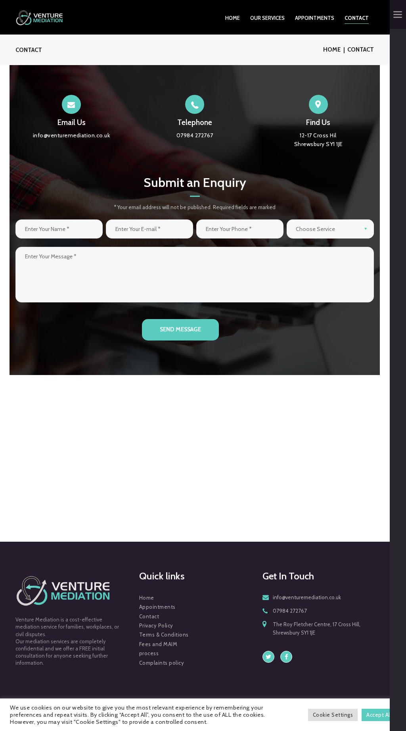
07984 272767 (290, 611)
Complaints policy (161, 663)
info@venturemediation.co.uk (307, 597)
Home (332, 49)
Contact (149, 616)
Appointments (157, 607)
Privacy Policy (156, 625)
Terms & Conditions (164, 634)
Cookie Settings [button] (333, 715)
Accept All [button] (378, 715)
